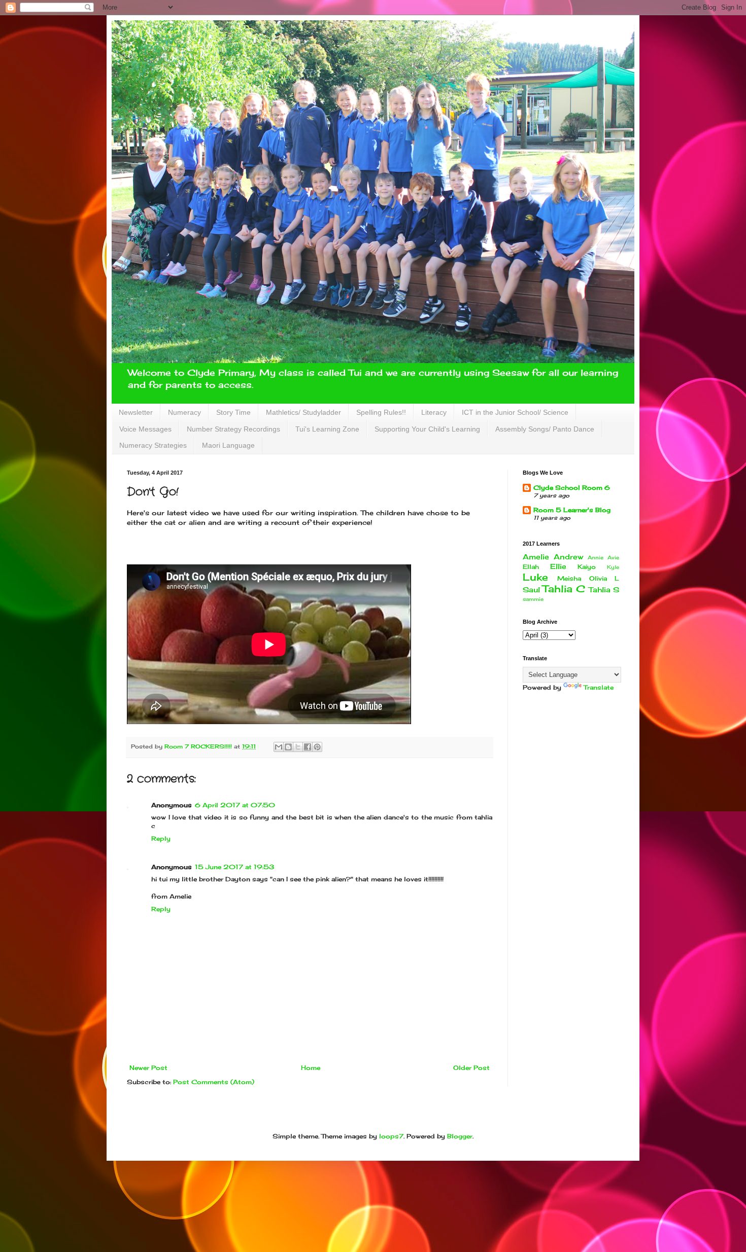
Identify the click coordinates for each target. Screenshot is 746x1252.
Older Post (471, 1067)
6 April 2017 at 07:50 (235, 805)
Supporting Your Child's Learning (427, 429)
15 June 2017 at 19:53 (234, 867)
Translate (599, 687)
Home (310, 1067)
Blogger (459, 1136)
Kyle (613, 567)
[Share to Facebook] (307, 747)
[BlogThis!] (288, 747)
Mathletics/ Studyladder (303, 412)
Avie (613, 557)
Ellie (558, 566)
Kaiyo (587, 566)
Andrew (568, 556)
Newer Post (148, 1067)
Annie (595, 557)
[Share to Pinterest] (317, 747)
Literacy (434, 412)
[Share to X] (298, 747)
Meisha (569, 578)
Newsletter (136, 412)
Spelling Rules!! (381, 412)
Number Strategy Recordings (233, 429)
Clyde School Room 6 (571, 487)
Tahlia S (604, 589)
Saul (531, 589)
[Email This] (279, 747)
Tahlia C (563, 589)
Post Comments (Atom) (213, 1082)
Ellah (531, 566)
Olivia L (604, 578)
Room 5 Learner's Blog (572, 510)
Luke (535, 577)
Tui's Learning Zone (327, 429)
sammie (533, 599)
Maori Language (228, 445)
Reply (161, 838)
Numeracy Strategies (153, 445)
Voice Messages (145, 429)
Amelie (536, 556)
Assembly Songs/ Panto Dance (544, 429)
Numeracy (184, 412)
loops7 (391, 1136)
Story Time (233, 412)
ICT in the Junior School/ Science (515, 412)
